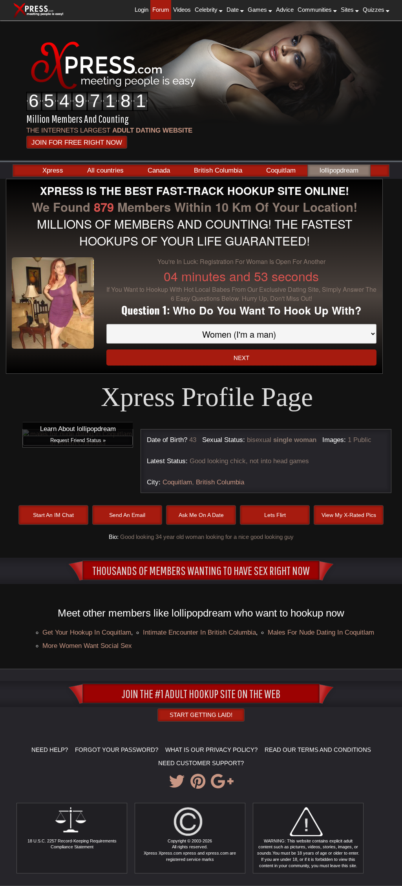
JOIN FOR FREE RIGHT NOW (76, 142)
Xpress (52, 170)
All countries (105, 170)
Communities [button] (315, 9)
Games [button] (258, 9)
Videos (182, 9)
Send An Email (127, 515)
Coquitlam (281, 170)
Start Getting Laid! (201, 714)
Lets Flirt (275, 515)
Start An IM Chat (53, 515)
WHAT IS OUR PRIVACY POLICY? (211, 749)
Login (141, 9)
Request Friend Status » (78, 440)
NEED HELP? (49, 749)
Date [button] (233, 9)
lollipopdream (339, 170)
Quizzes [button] (374, 9)
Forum (160, 9)
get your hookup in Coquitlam (86, 632)
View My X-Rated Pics (349, 515)
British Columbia (218, 170)
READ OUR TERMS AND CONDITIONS (318, 749)
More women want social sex (87, 645)
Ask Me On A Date (201, 515)
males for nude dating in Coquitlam (321, 632)
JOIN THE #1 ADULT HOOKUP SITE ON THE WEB (201, 693)
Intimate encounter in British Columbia (199, 632)
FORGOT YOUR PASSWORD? (116, 749)
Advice (285, 9)
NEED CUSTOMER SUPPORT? (201, 763)
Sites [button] (348, 9)
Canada (159, 170)
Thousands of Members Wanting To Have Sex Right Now (201, 570)
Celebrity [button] (207, 9)
